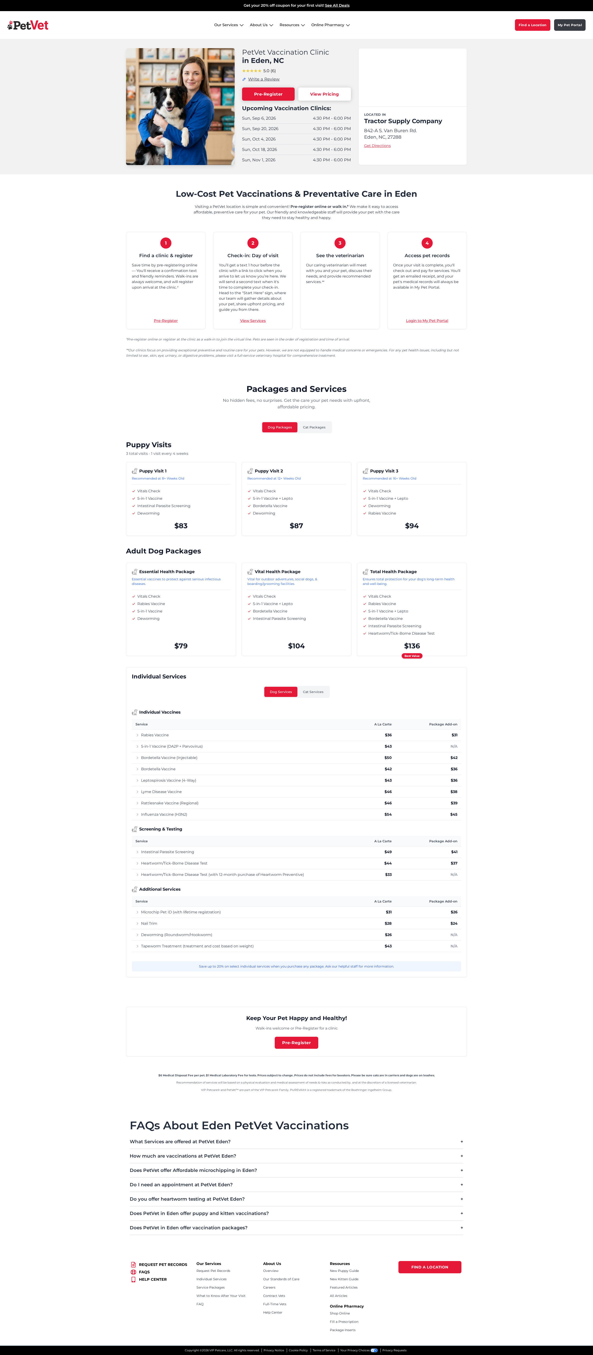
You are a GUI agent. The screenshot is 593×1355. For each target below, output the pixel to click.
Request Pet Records (213, 1271)
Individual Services (211, 1279)
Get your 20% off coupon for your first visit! (297, 5)
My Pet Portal (570, 25)
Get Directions (377, 146)
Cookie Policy (298, 1350)
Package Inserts (343, 1330)
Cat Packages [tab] (314, 427)
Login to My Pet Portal (427, 320)
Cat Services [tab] (313, 692)
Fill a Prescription (344, 1322)
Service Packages (210, 1287)
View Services (253, 320)
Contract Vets (274, 1296)
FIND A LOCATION (429, 1267)
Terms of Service (324, 1350)
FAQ (200, 1304)
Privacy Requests (394, 1350)
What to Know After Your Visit (221, 1296)
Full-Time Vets (274, 1304)
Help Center (272, 1312)
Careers (269, 1287)
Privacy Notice (274, 1350)
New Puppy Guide (344, 1271)
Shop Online (340, 1313)
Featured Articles (344, 1287)
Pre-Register (268, 94)
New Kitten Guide (344, 1279)
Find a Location (533, 25)
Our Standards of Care (281, 1279)
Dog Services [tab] (281, 692)
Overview (270, 1271)
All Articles (338, 1296)
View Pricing (324, 94)
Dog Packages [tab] (280, 427)
